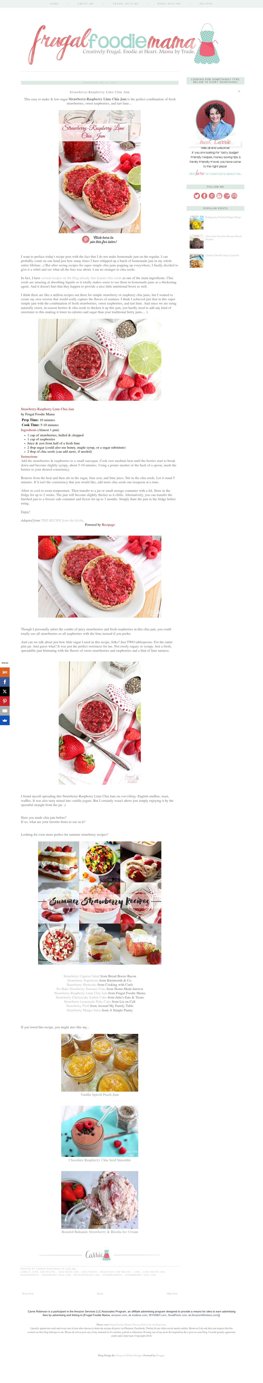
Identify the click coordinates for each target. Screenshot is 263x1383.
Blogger (160, 1355)
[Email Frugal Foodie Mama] (234, 198)
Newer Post (28, 1293)
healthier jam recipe (116, 1272)
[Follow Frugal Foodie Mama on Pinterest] (211, 198)
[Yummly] (5, 672)
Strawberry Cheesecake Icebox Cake (81, 997)
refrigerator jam (87, 1275)
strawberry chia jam (140, 1275)
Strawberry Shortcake (82, 984)
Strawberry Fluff (77, 1005)
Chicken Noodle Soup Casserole (222, 255)
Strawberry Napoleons (82, 980)
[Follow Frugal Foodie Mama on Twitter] (196, 198)
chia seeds (89, 1272)
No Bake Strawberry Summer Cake (81, 988)
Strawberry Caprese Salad (82, 976)
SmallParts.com (177, 1315)
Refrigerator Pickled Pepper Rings (223, 217)
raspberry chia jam (57, 1275)
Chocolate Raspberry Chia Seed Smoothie (100, 1159)
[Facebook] (5, 682)
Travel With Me (126, 4)
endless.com (139, 1315)
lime (137, 1272)
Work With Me (169, 4)
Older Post (172, 1293)
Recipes (206, 4)
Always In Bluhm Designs (128, 1355)
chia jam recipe (44, 1272)
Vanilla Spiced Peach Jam (100, 1094)
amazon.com (119, 1315)
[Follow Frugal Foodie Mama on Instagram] (219, 198)
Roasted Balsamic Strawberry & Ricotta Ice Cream (100, 1231)
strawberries (112, 1275)
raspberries (30, 1275)
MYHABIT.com (157, 1315)
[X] (5, 691)
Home (54, 4)
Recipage (108, 524)
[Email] (5, 711)
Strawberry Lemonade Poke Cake (87, 1001)
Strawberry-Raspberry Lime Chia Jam (80, 993)
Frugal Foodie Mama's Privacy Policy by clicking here (137, 1324)
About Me (86, 4)
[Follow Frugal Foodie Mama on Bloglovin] (226, 198)
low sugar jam (154, 1272)
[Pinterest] (5, 701)
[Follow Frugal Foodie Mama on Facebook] (204, 198)
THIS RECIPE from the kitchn (62, 520)
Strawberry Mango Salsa (84, 1010)
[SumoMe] (5, 720)
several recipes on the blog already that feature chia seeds (81, 277)
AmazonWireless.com (205, 1315)
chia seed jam (69, 1272)
